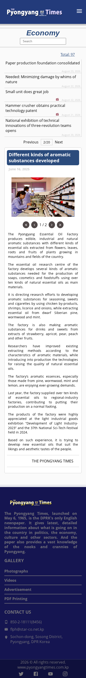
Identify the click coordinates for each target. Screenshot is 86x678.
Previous (31, 142)
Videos (10, 580)
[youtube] (50, 674)
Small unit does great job (27, 91)
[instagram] (65, 674)
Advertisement (17, 589)
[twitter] (21, 674)
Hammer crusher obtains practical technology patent (35, 108)
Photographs (16, 571)
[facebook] (35, 674)
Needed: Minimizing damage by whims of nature (41, 79)
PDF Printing (15, 598)
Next (59, 142)
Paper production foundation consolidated (43, 63)
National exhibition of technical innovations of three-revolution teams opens (38, 125)
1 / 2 (43, 224)
